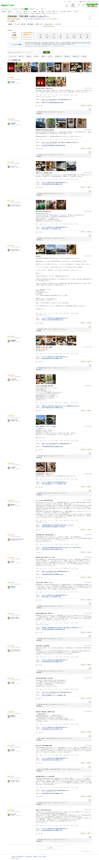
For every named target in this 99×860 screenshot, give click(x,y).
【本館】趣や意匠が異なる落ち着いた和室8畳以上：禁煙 (52, 184)
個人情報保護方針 (20, 856)
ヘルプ (65, 1)
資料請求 (44, 856)
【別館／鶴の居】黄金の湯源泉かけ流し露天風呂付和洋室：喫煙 (53, 145)
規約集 (39, 856)
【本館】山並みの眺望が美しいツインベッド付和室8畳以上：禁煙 (53, 483)
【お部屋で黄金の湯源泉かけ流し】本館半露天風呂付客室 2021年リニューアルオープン (58, 525)
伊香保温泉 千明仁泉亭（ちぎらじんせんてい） (28, 16)
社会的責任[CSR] (28, 856)
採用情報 (35, 856)
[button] (11, 67)
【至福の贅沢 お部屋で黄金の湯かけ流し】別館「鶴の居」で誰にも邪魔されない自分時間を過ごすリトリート (62, 627)
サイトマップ (75, 1)
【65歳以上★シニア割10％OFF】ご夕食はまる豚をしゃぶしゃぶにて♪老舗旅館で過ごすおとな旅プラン (61, 405)
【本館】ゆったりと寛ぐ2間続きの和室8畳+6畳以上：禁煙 (52, 102)
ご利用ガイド (69, 1)
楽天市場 (88, 1)
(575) (49, 24)
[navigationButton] (89, 67)
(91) (30, 24)
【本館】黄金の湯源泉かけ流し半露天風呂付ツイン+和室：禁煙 (53, 526)
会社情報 (13, 856)
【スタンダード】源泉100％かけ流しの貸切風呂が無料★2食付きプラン (55, 182)
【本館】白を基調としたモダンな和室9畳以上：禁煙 (51, 228)
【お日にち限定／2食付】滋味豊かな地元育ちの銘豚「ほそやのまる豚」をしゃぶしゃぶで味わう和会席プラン (62, 547)
